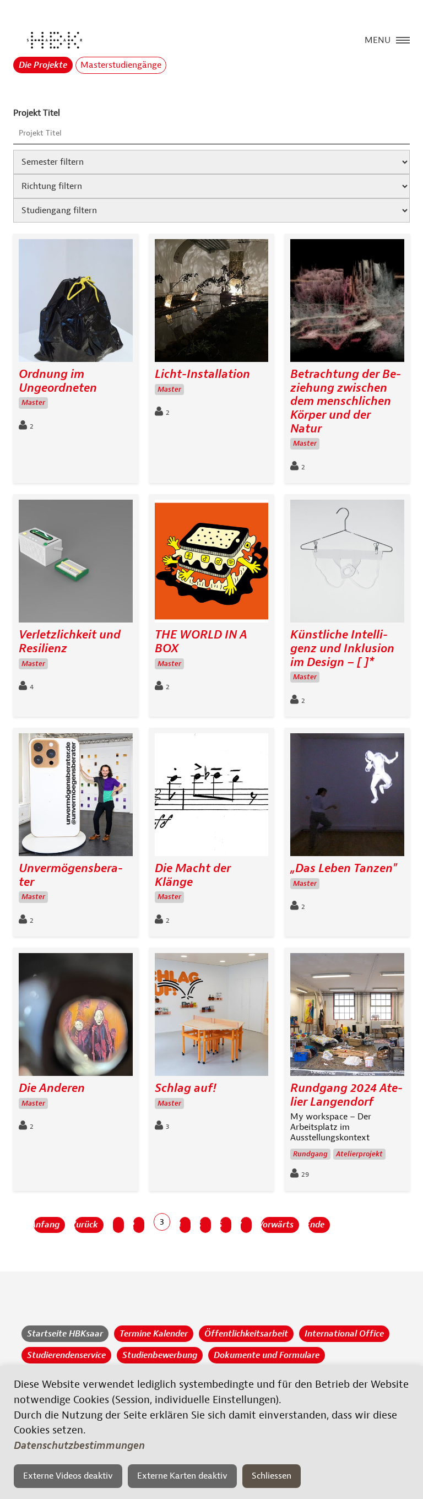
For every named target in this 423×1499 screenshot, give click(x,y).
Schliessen (271, 1475)
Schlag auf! (185, 1088)
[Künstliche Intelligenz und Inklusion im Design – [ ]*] (347, 564)
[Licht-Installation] (212, 303)
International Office (344, 1333)
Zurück (86, 1224)
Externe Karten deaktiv (182, 1475)
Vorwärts (277, 1224)
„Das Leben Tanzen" (343, 868)
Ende (316, 1224)
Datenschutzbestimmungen (79, 1445)
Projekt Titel (36, 112)
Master (33, 402)
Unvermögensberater (71, 875)
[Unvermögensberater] (76, 797)
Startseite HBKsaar (65, 1333)
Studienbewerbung (159, 1355)
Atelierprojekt (359, 1154)
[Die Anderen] (76, 1017)
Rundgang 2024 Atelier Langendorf (346, 1094)
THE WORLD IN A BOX (201, 641)
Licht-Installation (202, 374)
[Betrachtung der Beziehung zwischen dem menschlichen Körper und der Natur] (347, 303)
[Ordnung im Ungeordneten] (76, 303)
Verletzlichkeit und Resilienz (70, 641)
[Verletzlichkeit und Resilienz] (76, 564)
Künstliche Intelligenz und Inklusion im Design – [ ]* (342, 648)
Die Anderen (52, 1088)
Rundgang (310, 1154)
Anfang (46, 1224)
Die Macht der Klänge (193, 875)
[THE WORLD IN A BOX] (212, 564)
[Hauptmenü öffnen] (403, 39)
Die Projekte (43, 65)
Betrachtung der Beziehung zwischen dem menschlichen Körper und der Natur (345, 401)
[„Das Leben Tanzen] (347, 797)
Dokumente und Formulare (266, 1355)
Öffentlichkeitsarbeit (246, 1333)
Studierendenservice (66, 1355)
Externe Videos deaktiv (68, 1475)
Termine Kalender (154, 1333)
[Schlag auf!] (212, 1017)
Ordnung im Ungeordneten (58, 380)
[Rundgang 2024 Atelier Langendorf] (347, 1017)
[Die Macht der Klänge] (212, 797)
